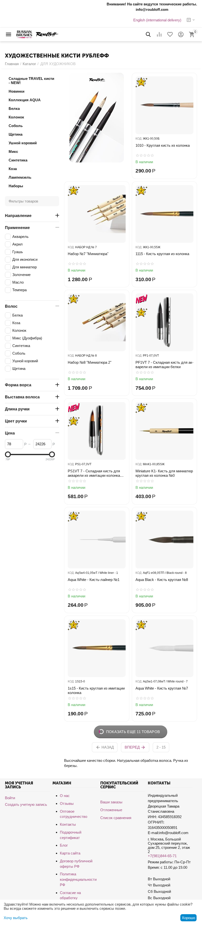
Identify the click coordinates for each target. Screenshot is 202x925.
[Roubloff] (37, 34)
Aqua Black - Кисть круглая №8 (161, 580)
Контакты (68, 824)
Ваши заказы (111, 802)
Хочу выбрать (16, 918)
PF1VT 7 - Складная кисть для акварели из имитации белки (164, 364)
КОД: (138, 138)
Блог (64, 845)
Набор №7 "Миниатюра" (88, 254)
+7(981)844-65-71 (162, 856)
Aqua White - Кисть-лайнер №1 (93, 580)
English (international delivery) (157, 20)
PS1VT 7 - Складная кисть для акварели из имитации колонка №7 (94, 473)
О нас (65, 796)
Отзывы (67, 803)
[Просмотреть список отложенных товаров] (170, 34)
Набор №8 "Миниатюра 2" (89, 362)
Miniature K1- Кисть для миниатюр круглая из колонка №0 (164, 473)
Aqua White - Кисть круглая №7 (161, 688)
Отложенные (111, 810)
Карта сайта (70, 853)
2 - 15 (161, 747)
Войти (10, 798)
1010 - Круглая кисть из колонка (162, 145)
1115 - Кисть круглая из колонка (162, 254)
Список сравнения (115, 818)
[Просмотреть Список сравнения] (159, 34)
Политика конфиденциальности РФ (78, 879)
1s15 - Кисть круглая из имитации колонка (96, 690)
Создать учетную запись (26, 804)
